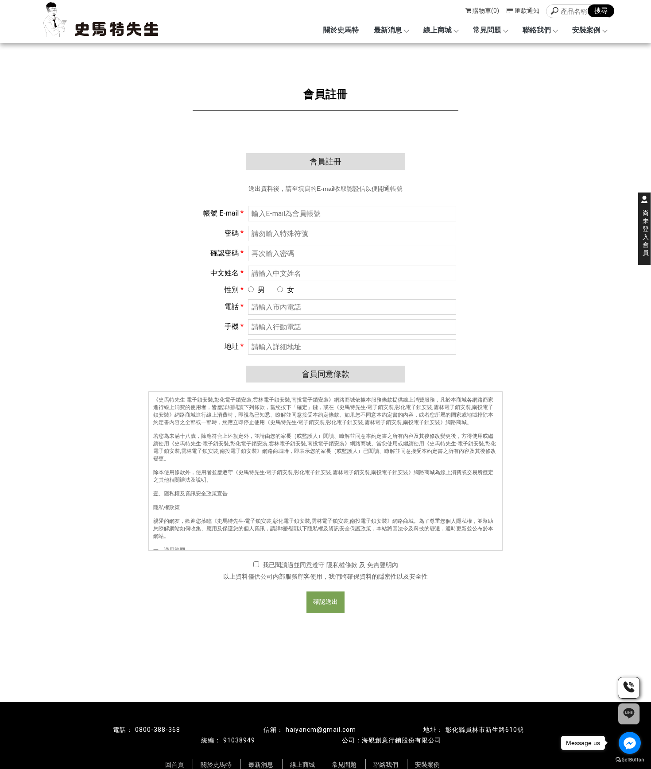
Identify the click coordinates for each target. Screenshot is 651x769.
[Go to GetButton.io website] (630, 760)
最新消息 (388, 30)
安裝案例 (586, 30)
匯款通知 (527, 10)
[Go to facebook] (630, 743)
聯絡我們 (537, 30)
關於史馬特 (341, 30)
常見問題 (487, 30)
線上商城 (437, 30)
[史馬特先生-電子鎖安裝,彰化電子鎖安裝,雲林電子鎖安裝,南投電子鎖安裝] (97, 21)
